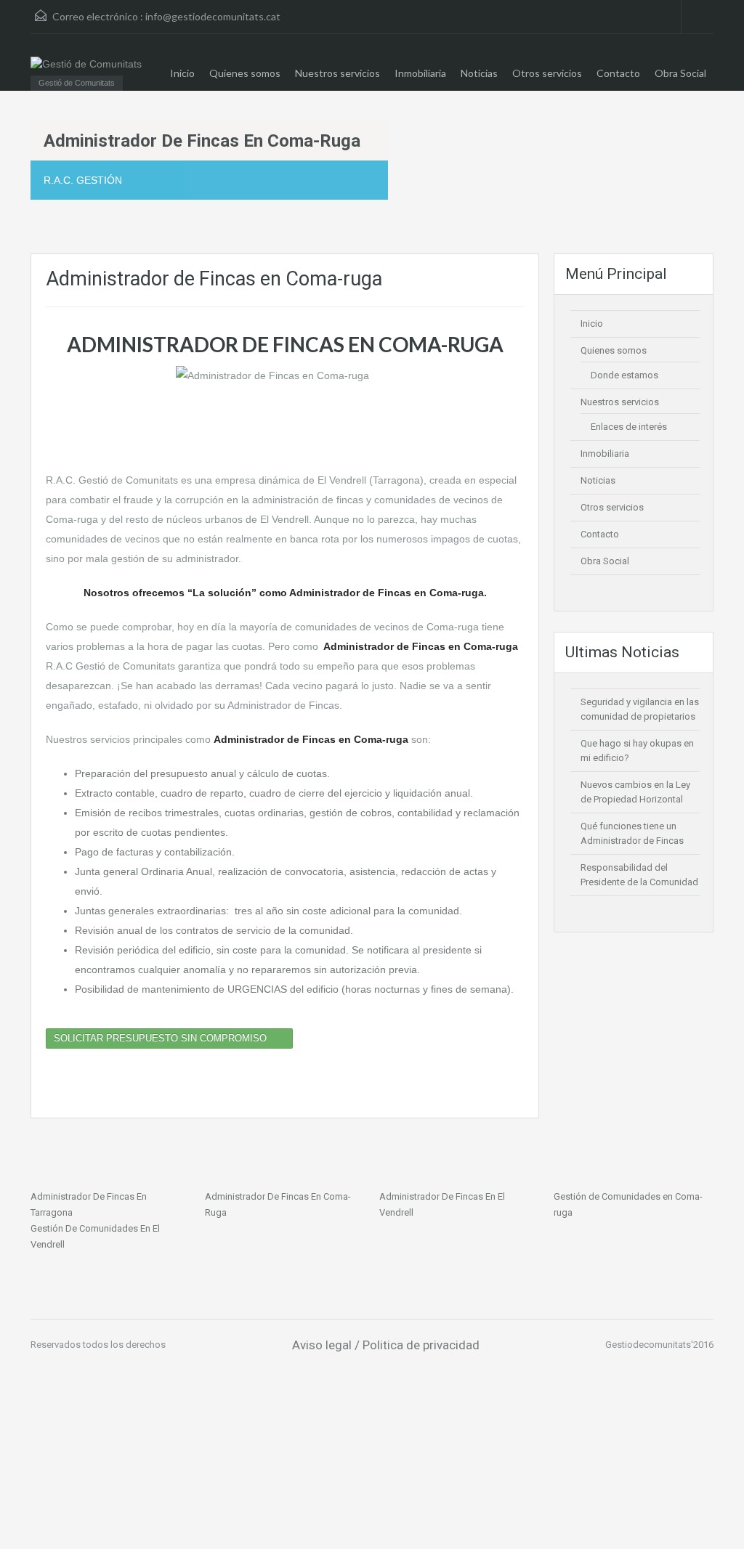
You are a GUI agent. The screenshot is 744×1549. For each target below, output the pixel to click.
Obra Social (680, 73)
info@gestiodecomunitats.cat (212, 16)
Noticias (479, 73)
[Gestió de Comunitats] (86, 63)
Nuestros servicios (337, 73)
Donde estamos (624, 375)
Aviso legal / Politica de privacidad (386, 1345)
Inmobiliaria (420, 73)
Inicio (182, 73)
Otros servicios (547, 73)
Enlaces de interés (629, 426)
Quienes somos (244, 73)
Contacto (618, 73)
